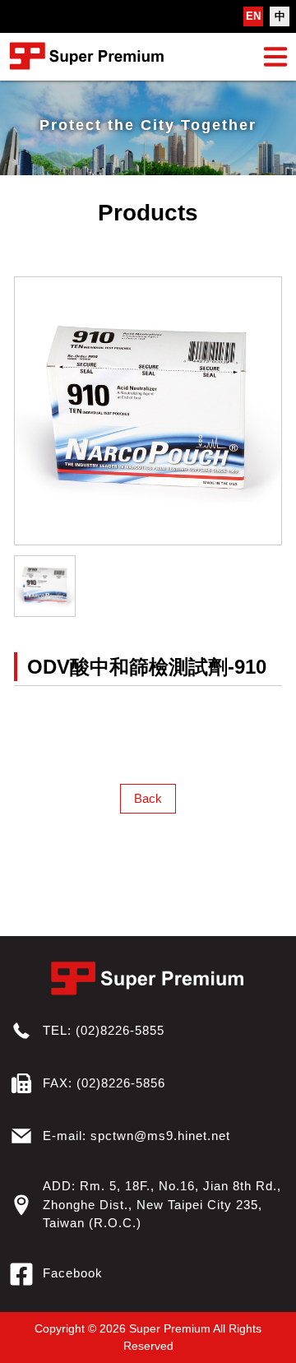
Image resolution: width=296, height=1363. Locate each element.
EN (253, 16)
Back (148, 798)
